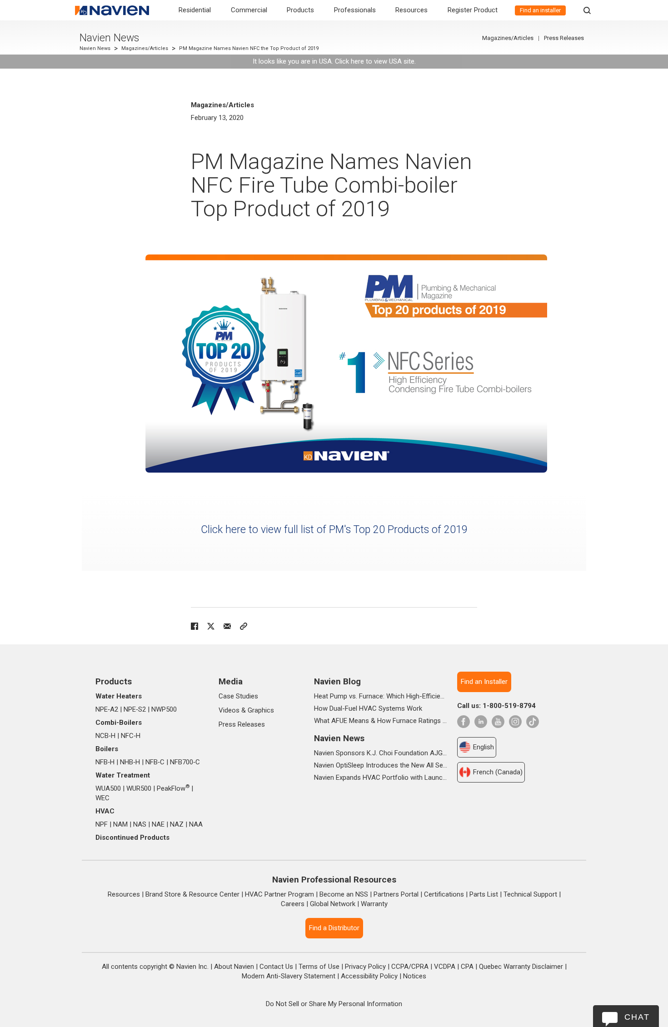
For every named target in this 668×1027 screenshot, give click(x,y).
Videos (229, 710)
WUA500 (108, 788)
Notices (414, 976)
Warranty (374, 904)
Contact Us (276, 966)
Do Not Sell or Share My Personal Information (334, 1004)
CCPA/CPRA (410, 966)
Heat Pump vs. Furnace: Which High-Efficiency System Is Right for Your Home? (380, 696)
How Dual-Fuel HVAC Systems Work (368, 708)
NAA (196, 824)
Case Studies (238, 696)
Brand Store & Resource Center (192, 894)
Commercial (249, 10)
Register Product (473, 10)
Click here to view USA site (374, 61)
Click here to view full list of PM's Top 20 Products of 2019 (334, 529)
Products (300, 10)
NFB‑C (155, 762)
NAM (120, 824)
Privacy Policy (365, 966)
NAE (158, 824)
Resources (411, 10)
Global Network (332, 904)
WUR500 (138, 788)
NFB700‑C (185, 762)
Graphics (261, 710)
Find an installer (540, 10)
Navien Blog (337, 681)
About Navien (234, 966)
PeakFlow (173, 788)
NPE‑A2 (106, 709)
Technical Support (530, 894)
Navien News (109, 38)
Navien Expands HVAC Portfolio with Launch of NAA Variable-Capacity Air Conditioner (380, 777)
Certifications (444, 894)
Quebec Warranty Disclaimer (521, 966)
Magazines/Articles (144, 48)
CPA (467, 966)
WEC (102, 798)
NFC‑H (130, 736)
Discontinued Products (132, 837)
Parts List (483, 894)
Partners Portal (396, 894)
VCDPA (444, 966)
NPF (101, 824)
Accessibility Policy (369, 976)
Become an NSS (343, 894)
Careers (292, 904)
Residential (195, 10)
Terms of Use (319, 966)
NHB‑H (130, 762)
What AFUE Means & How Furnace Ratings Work (380, 721)
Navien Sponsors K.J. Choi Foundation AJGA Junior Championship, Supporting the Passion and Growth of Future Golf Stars (380, 753)
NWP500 (164, 709)
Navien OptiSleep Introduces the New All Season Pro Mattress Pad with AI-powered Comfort (380, 765)
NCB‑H (105, 736)
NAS (139, 824)
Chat (637, 1017)
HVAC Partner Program (279, 894)
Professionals (355, 10)
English (483, 747)
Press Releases (564, 38)
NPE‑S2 (135, 709)
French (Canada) (498, 772)
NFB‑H (105, 762)
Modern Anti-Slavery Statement (288, 976)
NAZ (177, 824)
